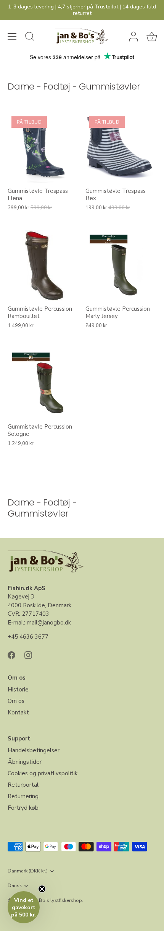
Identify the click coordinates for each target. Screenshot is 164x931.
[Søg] (29, 37)
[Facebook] (11, 655)
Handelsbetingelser (33, 750)
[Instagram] (28, 655)
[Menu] (12, 36)
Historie (18, 689)
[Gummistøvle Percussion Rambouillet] (43, 265)
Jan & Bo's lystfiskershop (54, 900)
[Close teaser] (42, 889)
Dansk (15, 886)
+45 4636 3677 (28, 637)
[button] (24, 907)
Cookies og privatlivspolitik (42, 773)
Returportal (23, 785)
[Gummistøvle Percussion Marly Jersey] (120, 265)
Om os (16, 701)
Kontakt (18, 712)
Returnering (23, 796)
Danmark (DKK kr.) (28, 871)
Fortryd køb (23, 808)
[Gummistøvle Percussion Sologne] (43, 383)
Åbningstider (25, 762)
